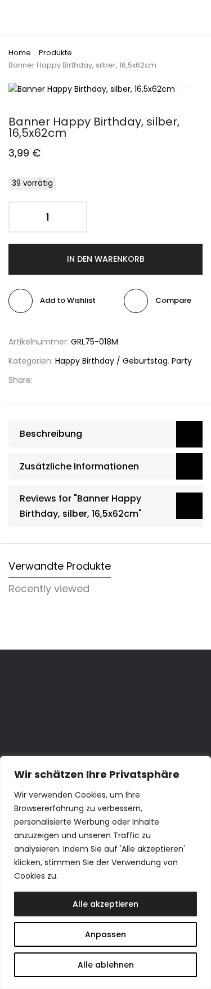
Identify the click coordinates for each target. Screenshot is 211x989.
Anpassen (105, 934)
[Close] (199, 765)
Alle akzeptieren (105, 904)
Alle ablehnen (106, 964)
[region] (105, 872)
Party (182, 360)
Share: (20, 380)
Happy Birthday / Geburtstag (111, 360)
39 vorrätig (32, 183)
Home (19, 52)
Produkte (55, 52)
